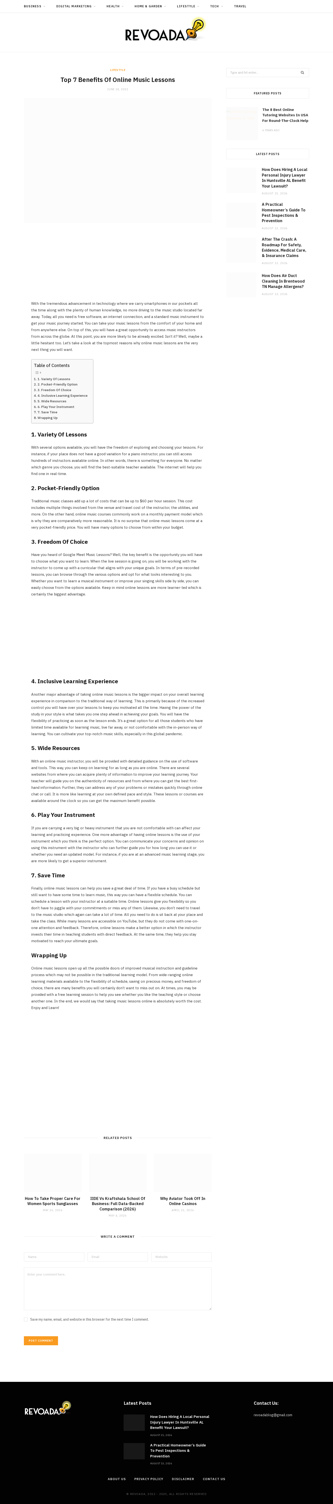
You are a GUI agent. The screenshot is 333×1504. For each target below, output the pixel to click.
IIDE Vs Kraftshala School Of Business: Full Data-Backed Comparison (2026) (117, 1203)
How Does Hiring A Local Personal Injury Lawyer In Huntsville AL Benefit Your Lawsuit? (179, 1422)
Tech (214, 6)
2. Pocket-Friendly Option (58, 384)
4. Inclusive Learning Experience (63, 395)
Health (113, 6)
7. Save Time (47, 412)
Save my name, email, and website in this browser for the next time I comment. (89, 1319)
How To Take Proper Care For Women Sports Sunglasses (52, 1201)
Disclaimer (183, 1479)
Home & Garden (148, 6)
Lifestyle (186, 6)
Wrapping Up (48, 418)
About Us (117, 1479)
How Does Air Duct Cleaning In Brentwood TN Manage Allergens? (283, 281)
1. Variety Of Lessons (54, 379)
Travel (240, 6)
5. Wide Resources (52, 401)
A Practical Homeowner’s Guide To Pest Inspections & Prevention (178, 1450)
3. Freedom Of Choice (55, 390)
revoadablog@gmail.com (273, 1415)
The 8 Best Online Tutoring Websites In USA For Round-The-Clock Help (285, 115)
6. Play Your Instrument (56, 407)
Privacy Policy (149, 1479)
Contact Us (214, 1479)
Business (32, 6)
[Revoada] (166, 29)
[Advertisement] (117, 266)
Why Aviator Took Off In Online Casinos (182, 1201)
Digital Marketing (74, 6)
